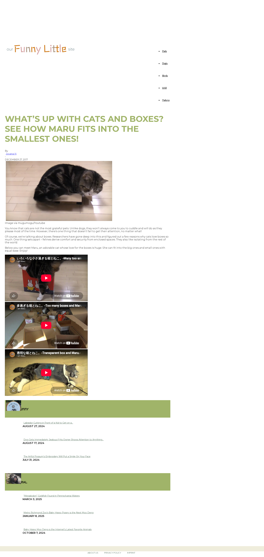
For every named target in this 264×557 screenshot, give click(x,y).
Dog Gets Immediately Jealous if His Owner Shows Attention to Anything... (64, 439)
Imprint (131, 552)
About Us (93, 552)
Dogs (165, 63)
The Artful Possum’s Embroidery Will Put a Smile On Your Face (57, 456)
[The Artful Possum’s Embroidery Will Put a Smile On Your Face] (13, 410)
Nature (165, 100)
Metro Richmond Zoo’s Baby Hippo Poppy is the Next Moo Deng (59, 512)
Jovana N (11, 153)
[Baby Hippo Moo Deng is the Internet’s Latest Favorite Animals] (13, 483)
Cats (164, 51)
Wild (164, 88)
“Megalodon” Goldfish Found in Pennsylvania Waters (52, 495)
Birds (165, 75)
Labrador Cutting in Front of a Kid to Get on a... (48, 422)
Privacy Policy (112, 552)
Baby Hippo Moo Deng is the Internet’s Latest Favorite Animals (58, 529)
